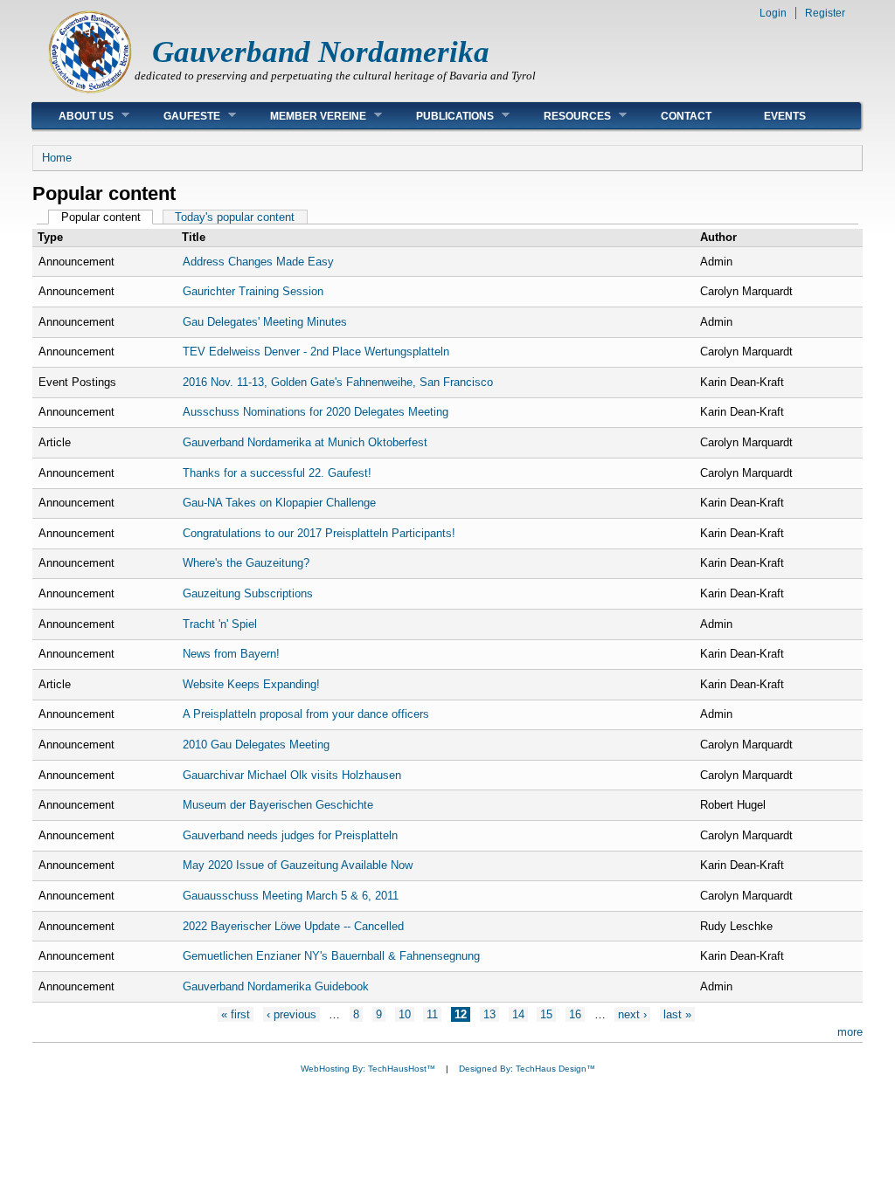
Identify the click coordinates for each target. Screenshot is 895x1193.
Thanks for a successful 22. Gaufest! (277, 472)
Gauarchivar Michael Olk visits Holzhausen (292, 775)
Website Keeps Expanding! (251, 684)
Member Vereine (305, 115)
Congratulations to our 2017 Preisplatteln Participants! (319, 533)
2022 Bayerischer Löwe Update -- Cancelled (293, 926)
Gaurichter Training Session (253, 291)
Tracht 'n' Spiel (220, 624)
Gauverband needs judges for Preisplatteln (290, 835)
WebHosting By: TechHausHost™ (368, 1068)
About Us (73, 115)
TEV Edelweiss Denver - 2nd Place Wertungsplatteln (316, 351)
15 (546, 1014)
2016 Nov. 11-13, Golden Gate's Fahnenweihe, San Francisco (338, 382)
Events (785, 116)
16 (575, 1014)
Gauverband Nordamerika (320, 52)
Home (57, 157)
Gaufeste (178, 115)
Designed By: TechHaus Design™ (527, 1068)
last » (677, 1014)
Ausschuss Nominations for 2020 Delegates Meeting (315, 411)
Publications (442, 115)
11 (432, 1014)
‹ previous (291, 1014)
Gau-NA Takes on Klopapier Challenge (279, 502)
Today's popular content (235, 217)
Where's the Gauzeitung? (246, 562)
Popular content (107, 217)
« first (235, 1014)
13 (489, 1014)
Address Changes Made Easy (258, 261)
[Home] (90, 92)
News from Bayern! (231, 653)
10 (405, 1014)
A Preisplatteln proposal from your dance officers (306, 714)
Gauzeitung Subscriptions (248, 593)
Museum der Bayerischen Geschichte (278, 804)
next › (632, 1014)
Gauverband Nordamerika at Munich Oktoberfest (305, 442)
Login (773, 13)
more (850, 1031)
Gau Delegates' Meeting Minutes (265, 321)
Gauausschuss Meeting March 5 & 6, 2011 (291, 895)
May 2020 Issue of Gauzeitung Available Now (298, 865)
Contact (686, 116)
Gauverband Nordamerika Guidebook (276, 986)
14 (518, 1014)
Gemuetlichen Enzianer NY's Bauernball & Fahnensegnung (331, 955)
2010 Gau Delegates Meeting (256, 744)
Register (825, 13)
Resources (564, 115)
